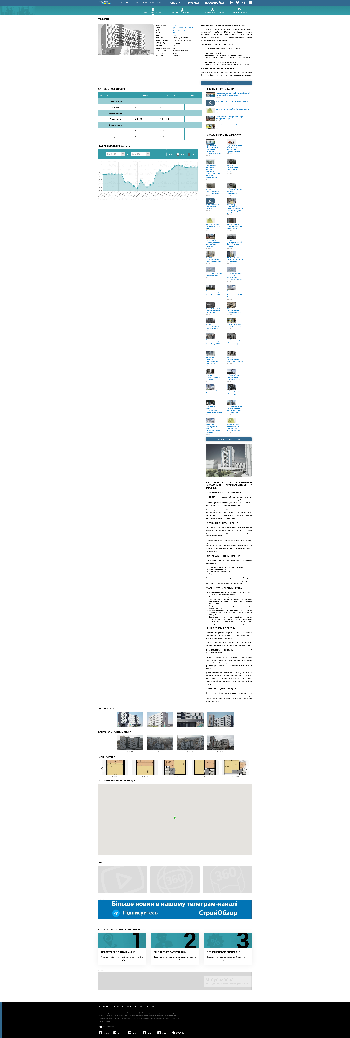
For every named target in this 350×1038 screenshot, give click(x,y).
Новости (174, 3)
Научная (175, 33)
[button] (175, 817)
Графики (193, 3)
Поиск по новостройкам (153, 12)
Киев (137, 3)
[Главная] (105, 2)
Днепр (152, 3)
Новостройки (214, 3)
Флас (174, 25)
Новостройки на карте (182, 12)
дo (128, 154)
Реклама (115, 1007)
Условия (150, 1007)
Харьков (144, 3)
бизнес (175, 35)
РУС (127, 3)
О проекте (126, 1007)
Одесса (159, 3)
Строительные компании (212, 12)
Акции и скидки (239, 12)
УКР (121, 3)
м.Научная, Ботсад (179, 30)
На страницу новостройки (229, 439)
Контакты (103, 1007)
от (102, 154)
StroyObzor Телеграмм (108, 1026)
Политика (139, 1007)
